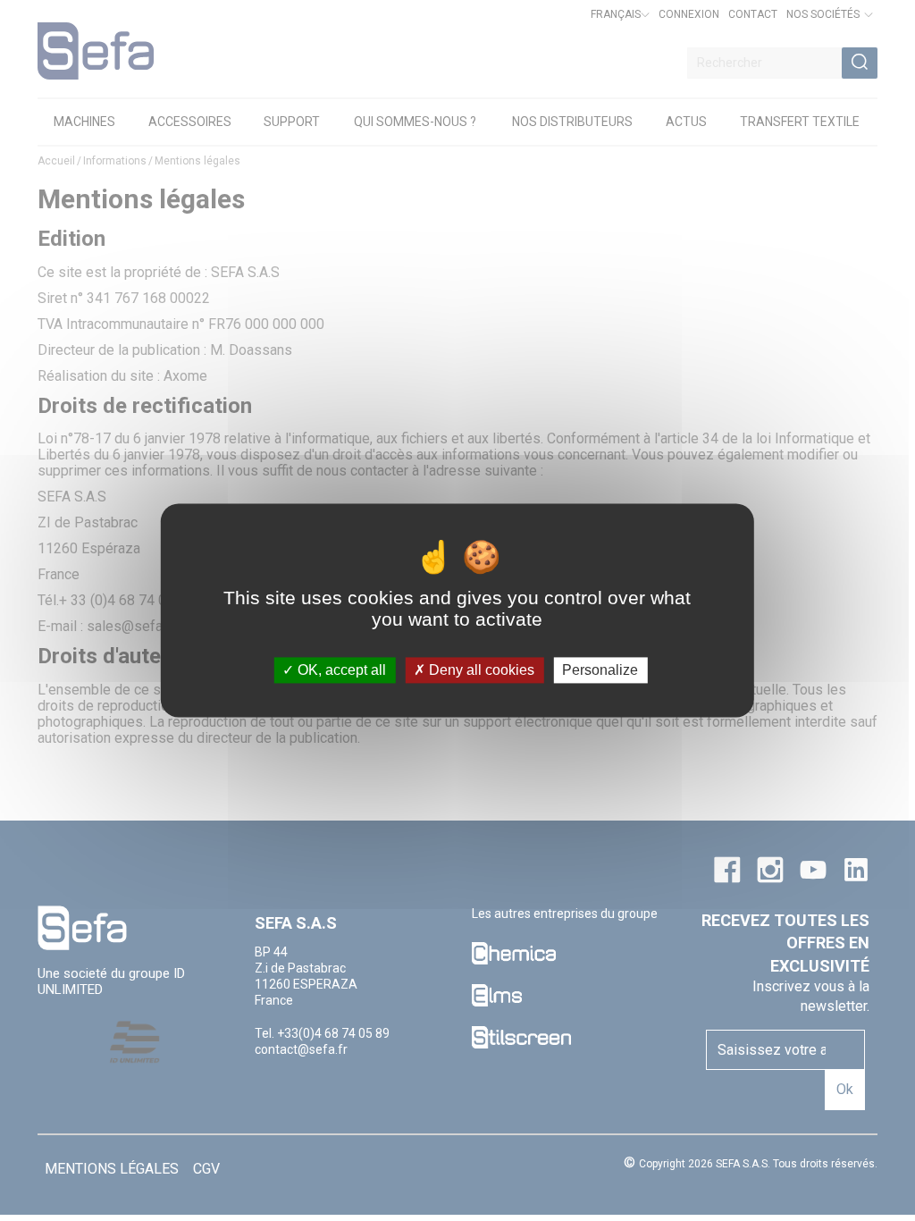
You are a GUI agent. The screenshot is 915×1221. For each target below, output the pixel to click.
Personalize (600, 670)
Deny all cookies (479, 670)
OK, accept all (340, 670)
